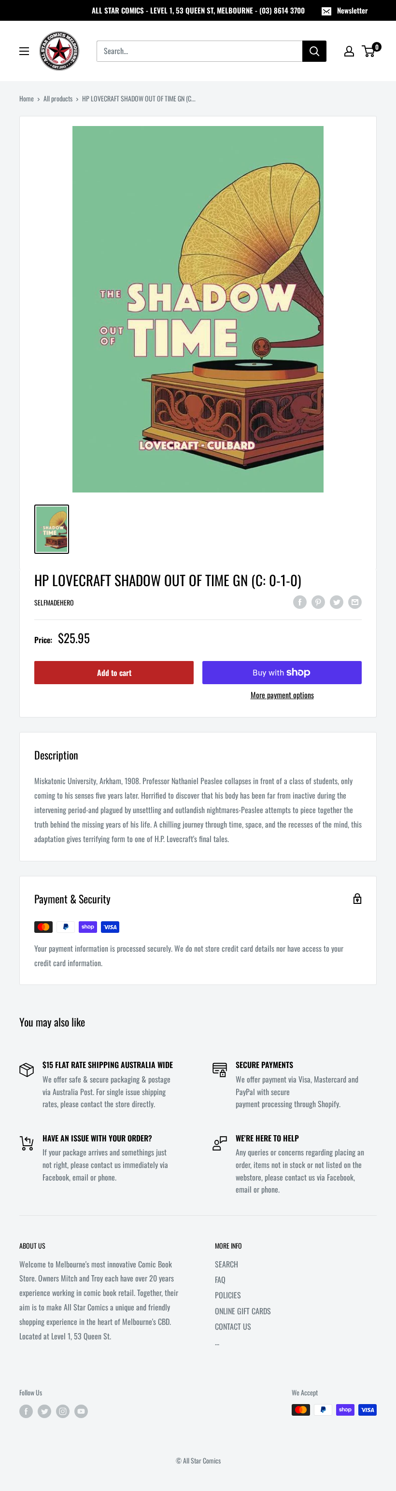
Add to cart (114, 672)
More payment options (282, 695)
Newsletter (352, 10)
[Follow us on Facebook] (26, 1411)
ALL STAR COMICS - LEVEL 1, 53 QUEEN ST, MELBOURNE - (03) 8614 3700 (198, 10)
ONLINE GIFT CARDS (243, 1311)
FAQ (220, 1279)
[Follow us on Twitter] (44, 1411)
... (217, 1342)
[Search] (314, 51)
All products (57, 98)
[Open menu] (24, 51)
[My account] (349, 51)
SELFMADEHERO (54, 602)
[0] (369, 51)
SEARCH (226, 1264)
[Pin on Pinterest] (318, 601)
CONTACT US (233, 1326)
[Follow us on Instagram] (63, 1411)
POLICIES (228, 1295)
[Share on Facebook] (300, 601)
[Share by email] (355, 601)
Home (26, 98)
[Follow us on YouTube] (81, 1411)
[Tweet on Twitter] (336, 601)
